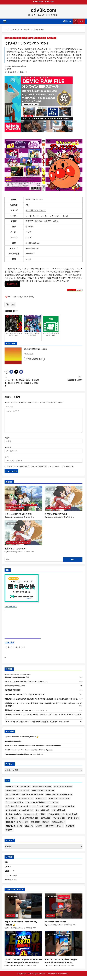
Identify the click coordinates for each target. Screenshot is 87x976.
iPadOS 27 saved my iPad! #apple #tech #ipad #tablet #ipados (28, 750)
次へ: (74, 378)
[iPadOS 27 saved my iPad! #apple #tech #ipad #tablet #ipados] (63, 943)
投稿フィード (9, 871)
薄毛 (9, 830)
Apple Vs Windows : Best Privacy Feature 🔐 (21, 737)
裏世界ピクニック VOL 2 (16, 548)
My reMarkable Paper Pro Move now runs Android (24, 754)
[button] (4, 21)
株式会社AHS (58, 822)
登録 (6, 862)
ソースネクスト (26, 810)
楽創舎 (29, 826)
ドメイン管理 (58, 810)
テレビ (30, 38)
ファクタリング (69, 814)
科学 (49, 826)
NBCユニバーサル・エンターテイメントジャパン (24, 794)
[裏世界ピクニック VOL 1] (63, 498)
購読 (81, 21)
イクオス (64, 798)
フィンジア (11, 818)
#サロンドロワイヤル (42, 786)
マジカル (45, 818)
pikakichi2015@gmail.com (16, 66)
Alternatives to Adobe (13, 741)
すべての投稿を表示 (34, 359)
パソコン (54, 814)
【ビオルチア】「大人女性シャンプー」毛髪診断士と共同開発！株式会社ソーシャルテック (37, 722)
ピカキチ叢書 (9, 642)
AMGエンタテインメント (43, 790)
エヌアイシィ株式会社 (35, 802)
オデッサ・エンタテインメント (18, 806)
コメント (9, 407)
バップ (28, 232)
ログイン (8, 867)
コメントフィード (11, 875)
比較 (39, 826)
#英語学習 (11, 790)
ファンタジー (52, 38)
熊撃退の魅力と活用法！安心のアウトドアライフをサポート (26, 710)
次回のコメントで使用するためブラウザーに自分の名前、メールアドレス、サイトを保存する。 (41, 466)
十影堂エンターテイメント (17, 822)
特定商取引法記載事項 (12, 690)
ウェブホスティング (14, 802)
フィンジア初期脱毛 (29, 818)
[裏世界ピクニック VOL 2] (23, 532)
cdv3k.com (43, 10)
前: (22, 381)
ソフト (11, 810)
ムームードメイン (11, 606)
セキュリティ (67, 806)
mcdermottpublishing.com (15, 686)
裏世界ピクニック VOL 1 (56, 514)
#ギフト (25, 786)
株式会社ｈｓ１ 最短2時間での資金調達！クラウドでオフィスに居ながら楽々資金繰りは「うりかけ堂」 (42, 699)
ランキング (59, 818)
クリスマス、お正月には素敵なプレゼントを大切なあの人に (26, 681)
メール (8, 447)
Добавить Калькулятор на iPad (17, 677)
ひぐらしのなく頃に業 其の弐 (18, 514)
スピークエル (52, 806)
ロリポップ (73, 818)
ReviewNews (52, 973)
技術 (35, 822)
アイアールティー (25, 798)
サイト (7, 457)
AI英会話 (24, 790)
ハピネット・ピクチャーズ (34, 814)
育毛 (59, 826)
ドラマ (15, 508)
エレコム (53, 802)
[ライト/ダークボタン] (65, 21)
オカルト (25, 505)
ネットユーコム (13, 814)
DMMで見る (12, 284)
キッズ (24, 38)
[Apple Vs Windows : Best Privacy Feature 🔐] (23, 906)
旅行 (45, 822)
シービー (38, 806)
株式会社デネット (14, 826)
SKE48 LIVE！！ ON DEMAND (59, 794)
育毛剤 (70, 826)
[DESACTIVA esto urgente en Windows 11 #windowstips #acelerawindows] (23, 943)
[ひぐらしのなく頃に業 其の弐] (23, 498)
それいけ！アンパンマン (12, 38)
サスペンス (33, 505)
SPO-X (10, 798)
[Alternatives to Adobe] (63, 906)
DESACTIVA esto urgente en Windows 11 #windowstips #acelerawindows (33, 745)
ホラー (21, 508)
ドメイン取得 (42, 810)
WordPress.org (11, 880)
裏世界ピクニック (64, 508)
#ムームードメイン (63, 786)
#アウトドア (12, 786)
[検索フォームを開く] (70, 21)
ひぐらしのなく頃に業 (14, 505)
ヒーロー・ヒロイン (40, 38)
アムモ (53, 798)
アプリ (41, 798)
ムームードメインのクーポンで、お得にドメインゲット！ (25, 694)
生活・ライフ (10, 915)
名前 (7, 438)
